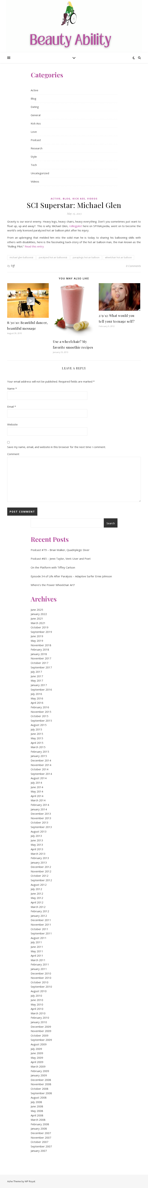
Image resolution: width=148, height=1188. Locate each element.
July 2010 (36, 995)
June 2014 (37, 787)
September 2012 (41, 880)
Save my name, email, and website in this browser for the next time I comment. (56, 447)
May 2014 (37, 791)
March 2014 (38, 800)
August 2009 (39, 1044)
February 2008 (40, 1124)
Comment (13, 454)
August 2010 (39, 991)
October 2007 (39, 1142)
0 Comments (133, 266)
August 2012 (39, 884)
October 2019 (39, 627)
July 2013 (36, 836)
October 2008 (39, 1088)
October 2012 (39, 875)
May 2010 (37, 1004)
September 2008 (41, 1093)
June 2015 (37, 733)
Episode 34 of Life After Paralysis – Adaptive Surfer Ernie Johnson (71, 576)
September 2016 (41, 689)
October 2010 (39, 982)
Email (11, 406)
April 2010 (37, 1009)
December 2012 (41, 867)
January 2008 (39, 1128)
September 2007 (41, 1146)
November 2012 (41, 871)
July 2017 (36, 671)
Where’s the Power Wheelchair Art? (53, 585)
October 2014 (39, 769)
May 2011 (37, 951)
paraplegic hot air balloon (86, 257)
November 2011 (41, 924)
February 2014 (40, 805)
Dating (35, 107)
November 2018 (41, 645)
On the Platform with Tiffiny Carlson (53, 567)
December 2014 (41, 760)
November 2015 (41, 711)
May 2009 (37, 1057)
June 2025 (37, 609)
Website (12, 424)
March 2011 (38, 960)
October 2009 (39, 1035)
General (35, 115)
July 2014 (36, 782)
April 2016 (37, 702)
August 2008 (39, 1097)
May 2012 (37, 898)
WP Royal (30, 1181)
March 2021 (38, 623)
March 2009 (38, 1066)
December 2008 (41, 1080)
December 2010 (41, 973)
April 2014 (37, 796)
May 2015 (37, 738)
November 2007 (41, 1137)
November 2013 (41, 818)
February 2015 (40, 751)
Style (34, 156)
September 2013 (41, 827)
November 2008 (41, 1084)
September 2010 (41, 986)
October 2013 (39, 822)
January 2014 (39, 809)
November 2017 (41, 658)
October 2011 (39, 929)
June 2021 (37, 618)
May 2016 (37, 698)
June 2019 (37, 636)
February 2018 (40, 649)
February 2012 (40, 911)
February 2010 (40, 1017)
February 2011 (40, 964)
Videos (35, 181)
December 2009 (41, 1026)
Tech (34, 165)
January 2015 (39, 756)
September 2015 (41, 720)
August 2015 (39, 725)
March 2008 (38, 1119)
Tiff (13, 265)
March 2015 (38, 747)
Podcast (36, 140)
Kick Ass (36, 123)
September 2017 (41, 667)
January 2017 (39, 685)
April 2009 (37, 1062)
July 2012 (36, 889)
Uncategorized (40, 173)
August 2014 (39, 778)
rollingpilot (75, 226)
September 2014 (41, 774)
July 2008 (36, 1102)
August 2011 (39, 938)
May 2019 (37, 640)
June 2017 (37, 676)
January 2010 (39, 1022)
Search (110, 523)
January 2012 (39, 915)
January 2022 (39, 614)
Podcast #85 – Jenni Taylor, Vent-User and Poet (61, 558)
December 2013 (41, 813)
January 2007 (39, 1150)
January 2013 (39, 862)
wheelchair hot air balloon (118, 257)
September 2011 (41, 933)
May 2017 (37, 680)
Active (34, 90)
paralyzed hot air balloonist (53, 257)
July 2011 (36, 942)
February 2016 (40, 707)
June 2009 (37, 1053)
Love (34, 131)
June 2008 (37, 1106)
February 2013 (40, 858)
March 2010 (38, 1013)
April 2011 (37, 955)
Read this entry (34, 246)
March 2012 (38, 907)
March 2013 (38, 853)
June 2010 (37, 1000)
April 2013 (37, 849)
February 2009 (40, 1071)
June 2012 (37, 893)
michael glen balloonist (21, 257)
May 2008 (37, 1111)
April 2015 (37, 743)
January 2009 (39, 1075)
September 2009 (41, 1040)
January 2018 (39, 654)
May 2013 (37, 844)
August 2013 (39, 831)
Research (36, 148)
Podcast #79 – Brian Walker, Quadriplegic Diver (60, 550)
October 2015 (39, 716)
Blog (33, 98)
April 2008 (37, 1115)
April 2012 (37, 902)
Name (12, 388)
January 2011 (39, 969)
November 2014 (41, 765)
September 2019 (41, 632)
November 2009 (41, 1031)
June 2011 (37, 946)
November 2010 (41, 978)
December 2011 (41, 920)
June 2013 (37, 840)
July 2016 (36, 694)
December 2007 (41, 1133)
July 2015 (36, 729)
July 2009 (36, 1049)
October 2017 (39, 663)
